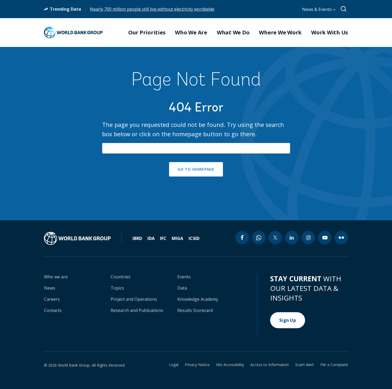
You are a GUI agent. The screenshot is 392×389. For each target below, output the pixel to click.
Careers (52, 299)
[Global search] (344, 9)
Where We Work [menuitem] (280, 32)
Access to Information (269, 365)
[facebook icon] (242, 237)
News (49, 288)
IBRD (137, 238)
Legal (173, 365)
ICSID (194, 238)
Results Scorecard (195, 310)
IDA (151, 238)
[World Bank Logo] (73, 32)
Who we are (56, 277)
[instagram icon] (308, 237)
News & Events (317, 9)
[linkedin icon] (291, 237)
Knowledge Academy (197, 299)
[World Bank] (83, 238)
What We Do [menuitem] (233, 32)
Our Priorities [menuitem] (147, 32)
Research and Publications (137, 310)
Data (182, 288)
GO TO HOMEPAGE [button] (196, 169)
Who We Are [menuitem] (191, 32)
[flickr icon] (341, 237)
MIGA (177, 238)
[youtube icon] (324, 237)
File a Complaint (334, 365)
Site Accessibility (230, 365)
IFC (163, 238)
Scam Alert (304, 365)
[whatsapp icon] (258, 237)
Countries (120, 277)
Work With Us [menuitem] (329, 32)
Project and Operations (134, 299)
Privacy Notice (197, 365)
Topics (117, 288)
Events (184, 277)
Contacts (53, 310)
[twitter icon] (275, 237)
